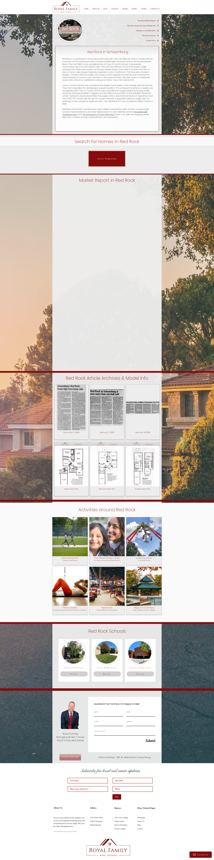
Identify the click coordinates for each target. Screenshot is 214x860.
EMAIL (128, 712)
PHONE (96, 721)
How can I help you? (99, 731)
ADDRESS (129, 721)
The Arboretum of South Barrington (98, 114)
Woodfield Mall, (141, 111)
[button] (71, 412)
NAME (96, 712)
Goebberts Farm (70, 114)
